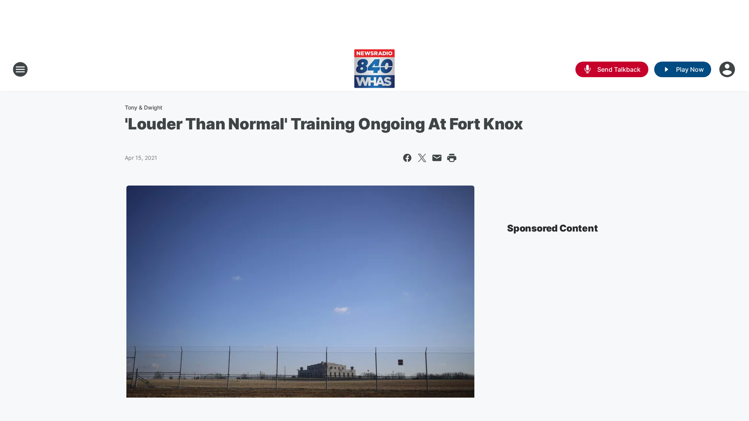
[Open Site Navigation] (20, 69)
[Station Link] (374, 69)
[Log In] (728, 69)
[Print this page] (451, 157)
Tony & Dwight (143, 107)
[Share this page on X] (422, 157)
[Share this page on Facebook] (407, 157)
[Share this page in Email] (436, 157)
